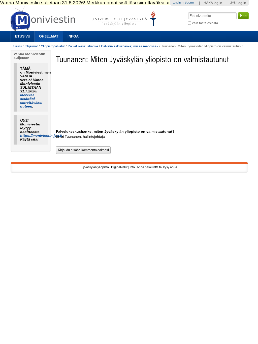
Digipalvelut (119, 167)
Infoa (73, 36)
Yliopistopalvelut (53, 46)
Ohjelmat (48, 36)
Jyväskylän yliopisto (95, 167)
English (178, 2)
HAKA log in (213, 3)
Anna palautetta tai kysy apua (157, 167)
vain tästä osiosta (205, 23)
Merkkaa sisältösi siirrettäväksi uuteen (31, 100)
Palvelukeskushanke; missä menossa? (129, 46)
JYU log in (238, 3)
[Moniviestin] (85, 28)
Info (132, 167)
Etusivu (22, 36)
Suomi (189, 2)
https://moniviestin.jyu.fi (41, 135)
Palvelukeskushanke (83, 46)
